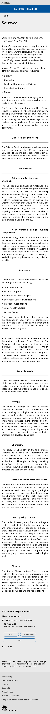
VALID (45, 346)
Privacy (5, 684)
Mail (19, 640)
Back (6, 16)
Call (10, 635)
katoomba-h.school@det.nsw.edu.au (20, 626)
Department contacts (10, 696)
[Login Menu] (45, 3)
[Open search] (46, 9)
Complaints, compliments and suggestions (20, 700)
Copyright (6, 688)
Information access (10, 680)
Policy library (7, 692)
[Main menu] (4, 9)
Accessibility (7, 677)
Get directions (28, 635)
